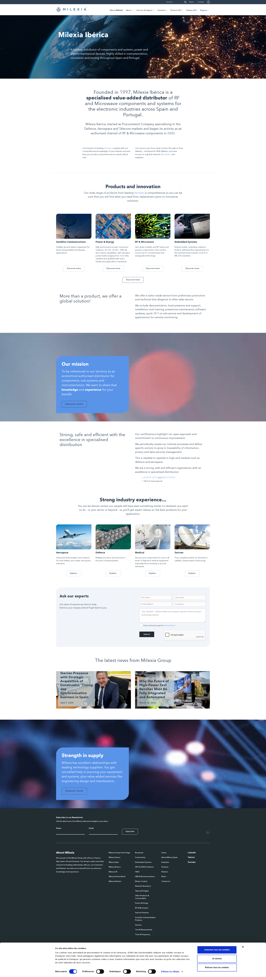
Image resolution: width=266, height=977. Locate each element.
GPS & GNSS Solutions (144, 867)
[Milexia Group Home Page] (71, 9)
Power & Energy (141, 903)
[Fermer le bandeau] (243, 947)
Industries (161, 10)
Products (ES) (175, 10)
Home (163, 853)
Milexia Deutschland (117, 876)
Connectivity (140, 857)
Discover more (74, 268)
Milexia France (114, 857)
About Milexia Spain (169, 857)
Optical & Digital (142, 891)
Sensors (138, 925)
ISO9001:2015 (150, 478)
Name (58, 828)
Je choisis (217, 958)
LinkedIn (192, 853)
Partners (108, 148)
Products (164, 867)
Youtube (192, 862)
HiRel (137, 872)
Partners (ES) (191, 10)
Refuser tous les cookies (217, 967)
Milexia (116, 10)
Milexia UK (113, 872)
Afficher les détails (170, 971)
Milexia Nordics (115, 881)
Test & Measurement (143, 930)
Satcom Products (142, 913)
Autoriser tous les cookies (217, 949)
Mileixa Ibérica (115, 867)
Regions (203, 10)
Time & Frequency (142, 934)
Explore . (74, 573)
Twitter (191, 857)
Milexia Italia (114, 862)
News (191, 2)
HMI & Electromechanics (145, 876)
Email (91, 828)
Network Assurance (143, 886)
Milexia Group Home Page (119, 853)
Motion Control (141, 881)
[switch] (100, 971)
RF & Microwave (141, 908)
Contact (200, 2)
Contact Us (165, 881)
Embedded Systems (143, 862)
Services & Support (144, 10)
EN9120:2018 (168, 478)
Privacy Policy (169, 625)
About (128, 10)
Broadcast (139, 853)
